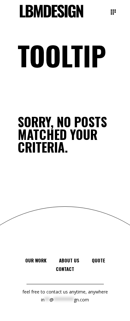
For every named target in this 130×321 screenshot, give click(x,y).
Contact (65, 268)
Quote (98, 260)
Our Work (35, 260)
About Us (69, 260)
